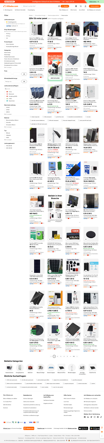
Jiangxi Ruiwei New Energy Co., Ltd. (90, 217)
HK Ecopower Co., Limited (54, 250)
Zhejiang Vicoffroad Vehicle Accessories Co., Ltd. (90, 77)
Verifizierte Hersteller (49, 400)
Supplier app (40, 428)
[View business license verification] (66, 440)
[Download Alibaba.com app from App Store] (83, 428)
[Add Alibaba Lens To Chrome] (28, 428)
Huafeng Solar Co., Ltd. (35, 221)
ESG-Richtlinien (7, 404)
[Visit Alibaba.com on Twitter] (91, 417)
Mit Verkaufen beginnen (90, 401)
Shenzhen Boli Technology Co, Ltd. (73, 188)
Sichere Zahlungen (28, 398)
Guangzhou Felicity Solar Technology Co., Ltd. (73, 45)
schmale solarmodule (12, 387)
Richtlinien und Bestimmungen (31, 415)
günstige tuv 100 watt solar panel (39, 124)
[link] (102, 427)
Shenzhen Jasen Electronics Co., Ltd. (73, 217)
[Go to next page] (77, 356)
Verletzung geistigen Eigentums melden (72, 411)
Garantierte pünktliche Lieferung (31, 404)
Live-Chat (66, 401)
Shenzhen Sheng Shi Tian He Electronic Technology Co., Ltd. (37, 107)
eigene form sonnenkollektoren (61, 380)
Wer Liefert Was (76, 435)
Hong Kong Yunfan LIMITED (90, 151)
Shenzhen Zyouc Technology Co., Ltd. (73, 79)
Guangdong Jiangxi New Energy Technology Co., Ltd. (90, 45)
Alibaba (31, 15)
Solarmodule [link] (64, 15)
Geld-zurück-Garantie (28, 401)
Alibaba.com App (72, 428)
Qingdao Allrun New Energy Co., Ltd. (73, 252)
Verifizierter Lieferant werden (91, 407)
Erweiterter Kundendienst (29, 407)
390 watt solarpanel (53, 120)
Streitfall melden (68, 404)
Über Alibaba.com (8, 395)
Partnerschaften (88, 411)
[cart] (81, 6)
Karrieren (5, 407)
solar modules (45, 387)
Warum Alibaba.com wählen (10, 398)
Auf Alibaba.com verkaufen (90, 398)
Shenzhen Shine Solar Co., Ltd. (55, 111)
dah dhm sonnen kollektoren (38, 120)
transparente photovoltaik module (29, 387)
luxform (93, 383)
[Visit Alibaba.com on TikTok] (101, 417)
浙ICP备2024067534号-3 (93, 440)
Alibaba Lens (6, 428)
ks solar (89, 116)
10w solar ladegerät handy (69, 120)
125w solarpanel (48, 116)
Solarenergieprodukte (53, 15)
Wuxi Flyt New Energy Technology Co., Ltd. (55, 186)
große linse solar (60, 116)
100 (74, 356)
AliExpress (27, 435)
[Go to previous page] (51, 356)
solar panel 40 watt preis (85, 120)
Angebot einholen (48, 403)
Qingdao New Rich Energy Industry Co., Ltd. (73, 107)
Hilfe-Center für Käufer (69, 398)
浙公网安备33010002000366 (78, 440)
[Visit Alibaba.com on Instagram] (95, 417)
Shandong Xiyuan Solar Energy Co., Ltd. (55, 156)
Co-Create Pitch (7, 401)
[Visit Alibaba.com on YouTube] (98, 417)
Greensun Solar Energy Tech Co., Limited (90, 109)
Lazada (50, 435)
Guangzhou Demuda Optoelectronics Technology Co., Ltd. (90, 186)
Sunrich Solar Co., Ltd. (35, 153)
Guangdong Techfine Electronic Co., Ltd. (37, 252)
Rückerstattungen (68, 407)
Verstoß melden (68, 415)
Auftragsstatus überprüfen (90, 404)
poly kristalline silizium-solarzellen (34, 383)
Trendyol (68, 435)
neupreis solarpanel (69, 383)
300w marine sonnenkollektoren (14, 383)
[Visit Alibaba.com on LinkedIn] (88, 417)
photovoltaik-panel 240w (43, 380)
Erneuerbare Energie (40, 15)
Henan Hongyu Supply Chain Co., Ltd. (73, 153)
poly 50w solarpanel (77, 380)
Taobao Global (57, 435)
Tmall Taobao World (43, 435)
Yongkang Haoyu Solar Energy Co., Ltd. (55, 47)
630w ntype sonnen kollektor (53, 383)
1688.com (33, 435)
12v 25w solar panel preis (27, 380)
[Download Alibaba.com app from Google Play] (95, 428)
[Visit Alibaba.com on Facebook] (85, 417)
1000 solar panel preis (12, 380)
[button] (59, 6)
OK (24, 74)
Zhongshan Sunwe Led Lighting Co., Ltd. (37, 186)
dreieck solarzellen (82, 383)
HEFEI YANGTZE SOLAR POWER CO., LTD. (37, 75)
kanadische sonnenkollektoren (75, 116)
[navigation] (15, 186)
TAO (63, 435)
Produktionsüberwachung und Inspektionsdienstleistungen (31, 411)
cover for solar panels (58, 387)
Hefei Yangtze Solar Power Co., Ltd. (37, 47)
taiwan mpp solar (35, 116)
